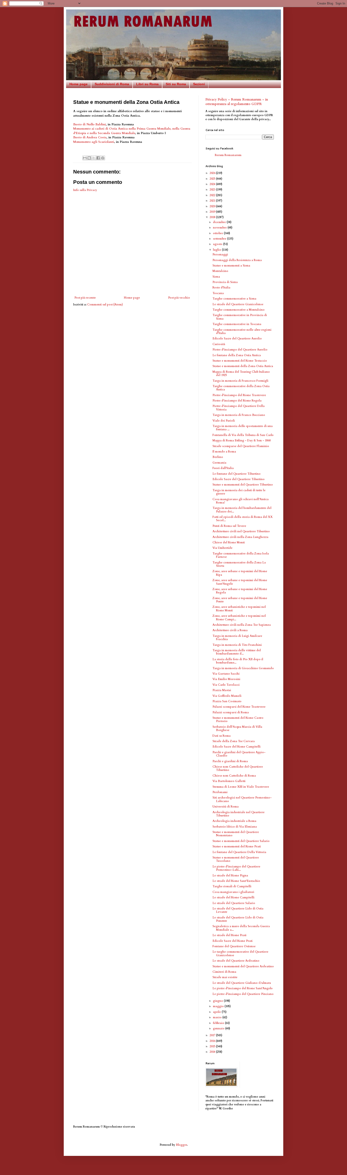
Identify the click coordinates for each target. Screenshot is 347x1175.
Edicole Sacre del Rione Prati (232, 941)
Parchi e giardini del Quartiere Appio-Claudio (239, 753)
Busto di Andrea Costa (89, 137)
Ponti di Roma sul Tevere (229, 526)
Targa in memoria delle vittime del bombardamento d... (236, 651)
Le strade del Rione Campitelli (233, 897)
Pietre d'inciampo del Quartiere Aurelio (239, 349)
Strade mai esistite (224, 977)
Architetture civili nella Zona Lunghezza (240, 537)
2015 (213, 1046)
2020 (213, 206)
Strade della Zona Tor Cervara (233, 741)
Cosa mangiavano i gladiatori (233, 892)
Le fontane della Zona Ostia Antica (236, 355)
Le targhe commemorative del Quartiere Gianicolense (240, 953)
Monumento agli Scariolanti (93, 142)
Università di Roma (225, 806)
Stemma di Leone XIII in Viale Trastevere (240, 787)
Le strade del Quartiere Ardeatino (235, 961)
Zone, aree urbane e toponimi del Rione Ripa (239, 572)
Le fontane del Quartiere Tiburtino (236, 474)
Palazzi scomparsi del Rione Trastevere (239, 707)
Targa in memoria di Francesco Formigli (240, 381)
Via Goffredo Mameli (226, 696)
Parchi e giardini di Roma (230, 761)
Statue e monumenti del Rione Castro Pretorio (237, 719)
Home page (78, 84)
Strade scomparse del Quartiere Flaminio (240, 446)
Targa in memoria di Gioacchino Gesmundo (243, 668)
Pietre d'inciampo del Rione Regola (237, 400)
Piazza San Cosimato (226, 701)
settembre (220, 239)
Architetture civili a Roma (230, 630)
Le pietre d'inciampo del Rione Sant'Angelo (242, 988)
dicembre (220, 222)
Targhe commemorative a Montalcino (238, 310)
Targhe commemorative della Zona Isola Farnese (240, 555)
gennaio (219, 1028)
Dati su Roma (221, 736)
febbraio (219, 1023)
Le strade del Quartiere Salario (233, 903)
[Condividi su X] (93, 158)
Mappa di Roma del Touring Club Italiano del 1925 (241, 373)
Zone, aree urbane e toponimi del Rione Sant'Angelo (239, 581)
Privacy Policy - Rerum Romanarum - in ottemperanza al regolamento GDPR (236, 101)
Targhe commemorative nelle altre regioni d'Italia (241, 331)
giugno (218, 1001)
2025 (213, 179)
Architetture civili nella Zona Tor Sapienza (241, 625)
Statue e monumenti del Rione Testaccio (239, 361)
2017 (213, 1035)
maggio (218, 1006)
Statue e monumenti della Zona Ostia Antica (242, 366)
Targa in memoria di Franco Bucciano (238, 415)
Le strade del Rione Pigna (230, 875)
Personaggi (220, 254)
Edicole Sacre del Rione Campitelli (236, 746)
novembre (220, 227)
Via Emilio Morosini (226, 679)
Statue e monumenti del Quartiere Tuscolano (235, 859)
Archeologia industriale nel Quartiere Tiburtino (238, 813)
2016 (213, 1041)
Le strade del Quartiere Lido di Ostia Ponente (237, 919)
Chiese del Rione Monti (228, 542)
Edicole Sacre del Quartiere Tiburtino (238, 479)
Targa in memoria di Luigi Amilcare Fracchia (237, 637)
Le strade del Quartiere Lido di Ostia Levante (237, 910)
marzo (217, 1017)
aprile (217, 1012)
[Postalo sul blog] (89, 158)
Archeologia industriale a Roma (234, 821)
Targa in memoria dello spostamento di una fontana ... (242, 427)
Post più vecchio (179, 298)
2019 (213, 212)
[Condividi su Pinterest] (102, 158)
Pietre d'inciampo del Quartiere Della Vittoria (238, 407)
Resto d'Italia (221, 287)
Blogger (181, 1145)
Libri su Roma (147, 84)
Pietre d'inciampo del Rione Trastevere (239, 395)
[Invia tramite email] (84, 158)
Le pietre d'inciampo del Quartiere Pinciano (243, 994)
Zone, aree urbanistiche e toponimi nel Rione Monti (239, 608)
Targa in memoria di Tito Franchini (237, 645)
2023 (213, 189)
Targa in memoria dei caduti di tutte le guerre (239, 491)
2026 (213, 173)
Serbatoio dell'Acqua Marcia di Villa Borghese (237, 728)
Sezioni (199, 84)
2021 (213, 201)
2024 (213, 184)
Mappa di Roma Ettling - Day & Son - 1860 (241, 440)
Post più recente (85, 298)
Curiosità (218, 344)
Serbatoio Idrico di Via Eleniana (234, 826)
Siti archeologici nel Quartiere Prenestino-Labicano (242, 799)
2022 (213, 195)
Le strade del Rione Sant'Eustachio (236, 881)
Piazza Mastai (221, 690)
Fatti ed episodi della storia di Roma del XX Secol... (242, 518)
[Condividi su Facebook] (98, 158)
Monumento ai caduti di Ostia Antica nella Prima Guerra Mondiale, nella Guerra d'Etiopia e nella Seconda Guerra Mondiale (131, 131)
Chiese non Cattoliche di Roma (234, 776)
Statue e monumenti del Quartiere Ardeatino (243, 966)
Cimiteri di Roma (224, 972)
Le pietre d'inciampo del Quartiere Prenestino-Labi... (236, 868)
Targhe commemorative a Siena (234, 298)
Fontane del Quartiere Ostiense (234, 946)
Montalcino (220, 271)
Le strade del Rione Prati (229, 935)
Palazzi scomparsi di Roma (230, 712)
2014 (213, 1052)
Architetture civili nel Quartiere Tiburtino (241, 531)
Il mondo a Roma (224, 451)
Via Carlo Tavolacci (226, 685)
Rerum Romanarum (228, 155)
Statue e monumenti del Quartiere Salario (241, 841)
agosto (218, 244)
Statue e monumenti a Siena (231, 265)
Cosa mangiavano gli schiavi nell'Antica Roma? (240, 500)
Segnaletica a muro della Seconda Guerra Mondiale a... (241, 927)
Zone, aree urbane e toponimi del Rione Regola (239, 590)
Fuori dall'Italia (223, 468)
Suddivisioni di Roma (112, 84)
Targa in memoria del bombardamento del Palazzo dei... (241, 509)
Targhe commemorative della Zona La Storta (239, 564)
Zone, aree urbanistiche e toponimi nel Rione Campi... (239, 617)
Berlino (217, 457)
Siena (216, 277)
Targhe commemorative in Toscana (236, 324)
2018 (213, 217)
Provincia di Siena (225, 282)
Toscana (218, 293)
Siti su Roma (176, 84)
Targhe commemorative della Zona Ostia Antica (241, 387)
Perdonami (220, 792)
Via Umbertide (222, 548)
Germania (219, 463)
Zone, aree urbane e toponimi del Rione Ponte (239, 599)
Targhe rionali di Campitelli (231, 886)
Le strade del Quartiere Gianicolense (237, 304)
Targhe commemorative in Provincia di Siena (239, 316)
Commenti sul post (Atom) (105, 304)
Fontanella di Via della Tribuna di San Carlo (243, 435)
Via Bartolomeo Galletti (228, 781)
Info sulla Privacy (85, 190)
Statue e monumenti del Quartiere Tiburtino (242, 484)
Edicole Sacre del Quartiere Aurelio (237, 338)
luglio (217, 250)
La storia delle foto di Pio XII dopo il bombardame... (237, 660)
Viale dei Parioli (223, 421)
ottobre (218, 233)
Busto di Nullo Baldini (89, 124)
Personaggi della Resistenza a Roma (237, 260)
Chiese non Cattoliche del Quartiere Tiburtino (237, 768)
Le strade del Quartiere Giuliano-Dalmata (241, 983)
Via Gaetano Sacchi (226, 674)
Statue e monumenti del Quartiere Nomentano (235, 833)
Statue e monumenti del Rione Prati (236, 846)
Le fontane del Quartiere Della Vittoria (239, 852)
